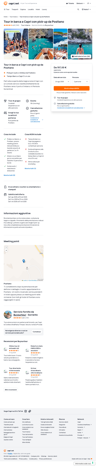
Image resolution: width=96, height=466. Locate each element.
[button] (23, 261)
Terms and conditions (10, 459)
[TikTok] (29, 411)
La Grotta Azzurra (27, 425)
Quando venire (8, 440)
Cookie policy (33, 459)
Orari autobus (8, 430)
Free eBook (62, 427)
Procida (80, 435)
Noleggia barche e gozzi (9, 433)
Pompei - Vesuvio (83, 438)
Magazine (62, 425)
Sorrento (80, 427)
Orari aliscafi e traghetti (11, 427)
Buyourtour (20, 314)
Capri (79, 422)
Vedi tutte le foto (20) (82, 56)
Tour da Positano (27, 437)
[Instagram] (25, 411)
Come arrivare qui (9, 422)
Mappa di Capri (8, 437)
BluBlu (10, 453)
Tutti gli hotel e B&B (47, 422)
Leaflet (25, 280)
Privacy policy (23, 459)
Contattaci (62, 432)
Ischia (79, 432)
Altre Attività (26, 442)
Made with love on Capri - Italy (81, 459)
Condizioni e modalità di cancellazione (35, 120)
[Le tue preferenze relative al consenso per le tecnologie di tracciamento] (92, 462)
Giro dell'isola (26, 422)
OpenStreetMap (33, 280)
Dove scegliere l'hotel (47, 427)
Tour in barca (26, 432)
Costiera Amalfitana (84, 425)
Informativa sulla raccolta (84, 464)
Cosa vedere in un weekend (27, 428)
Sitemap (43, 456)
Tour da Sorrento (27, 434)
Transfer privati (8, 425)
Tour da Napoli (26, 440)
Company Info (35, 456)
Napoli (79, 430)
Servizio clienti (63, 422)
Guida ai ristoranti (46, 425)
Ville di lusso (44, 430)
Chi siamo (62, 430)
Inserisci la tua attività (65, 435)
